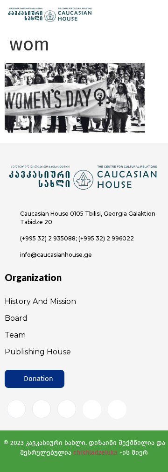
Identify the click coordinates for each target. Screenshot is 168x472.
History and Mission (40, 301)
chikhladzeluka (95, 453)
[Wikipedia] (117, 409)
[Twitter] (66, 409)
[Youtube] (92, 409)
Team (15, 335)
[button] (34, 379)
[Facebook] (16, 409)
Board (16, 318)
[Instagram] (41, 409)
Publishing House (38, 351)
